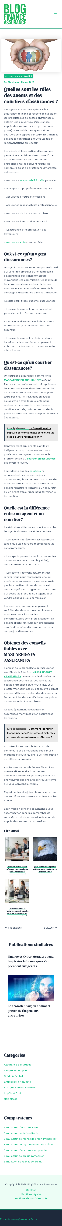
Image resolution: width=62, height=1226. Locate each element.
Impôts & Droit (13, 1093)
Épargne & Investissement (20, 1087)
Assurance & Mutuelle (17, 1064)
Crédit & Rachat (13, 1076)
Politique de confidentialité (31, 1198)
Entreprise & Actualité (18, 76)
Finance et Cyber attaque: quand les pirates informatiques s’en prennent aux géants (31, 961)
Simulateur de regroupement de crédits (28, 1144)
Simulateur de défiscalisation (22, 1133)
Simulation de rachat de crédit (23, 1161)
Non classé (10, 1098)
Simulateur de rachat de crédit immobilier (30, 1138)
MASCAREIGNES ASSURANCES (22, 380)
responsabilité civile (32, 180)
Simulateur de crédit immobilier (24, 1155)
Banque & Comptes (16, 1070)
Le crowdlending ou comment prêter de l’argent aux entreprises (29, 1011)
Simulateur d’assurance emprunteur (27, 1150)
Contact (31, 1189)
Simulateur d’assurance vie (21, 1127)
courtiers (35, 470)
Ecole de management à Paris (18, 1219)
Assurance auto (16, 242)
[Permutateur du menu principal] (55, 14)
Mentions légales (31, 1194)
